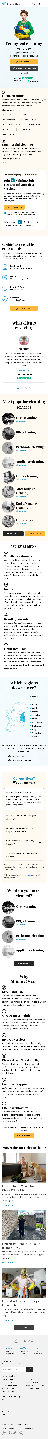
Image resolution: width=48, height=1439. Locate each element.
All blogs (23, 1328)
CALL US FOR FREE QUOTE (26, 68)
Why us (23, 73)
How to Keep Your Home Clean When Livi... (19, 1188)
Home (4, 1408)
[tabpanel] (24, 357)
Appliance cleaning (28, 119)
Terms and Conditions (10, 1428)
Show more (12, 534)
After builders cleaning (11, 124)
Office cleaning (9, 163)
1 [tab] (18, 388)
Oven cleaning (8, 114)
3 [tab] (26, 388)
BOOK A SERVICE (25, 62)
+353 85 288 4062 (20, 756)
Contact (5, 1417)
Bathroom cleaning (10, 119)
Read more (24, 370)
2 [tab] (22, 388)
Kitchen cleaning (9, 134)
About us (5, 1411)
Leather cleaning (25, 129)
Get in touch (27, 875)
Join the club (13, 207)
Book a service (25, 309)
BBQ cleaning (23, 114)
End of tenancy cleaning (33, 124)
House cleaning (9, 129)
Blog (3, 1414)
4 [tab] (29, 388)
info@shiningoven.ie (21, 760)
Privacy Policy (28, 1428)
